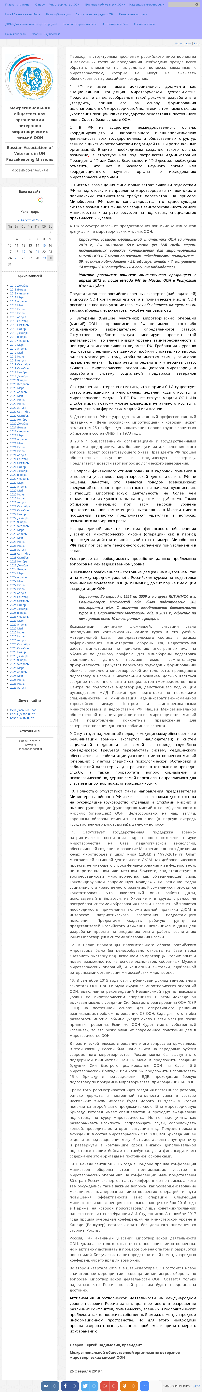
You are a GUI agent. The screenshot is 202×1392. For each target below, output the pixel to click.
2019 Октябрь (19, 368)
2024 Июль (17, 589)
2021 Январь (18, 427)
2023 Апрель (18, 534)
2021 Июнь (17, 447)
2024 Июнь (17, 585)
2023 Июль (17, 545)
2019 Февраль (19, 341)
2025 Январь (18, 613)
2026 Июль (17, 683)
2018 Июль (17, 313)
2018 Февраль (19, 293)
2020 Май (16, 396)
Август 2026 (30, 220)
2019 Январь (18, 337)
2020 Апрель (18, 392)
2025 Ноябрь (18, 652)
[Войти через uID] (13, 200)
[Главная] (29, 100)
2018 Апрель (18, 301)
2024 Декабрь (19, 609)
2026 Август (18, 687)
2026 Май (16, 676)
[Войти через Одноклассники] (47, 200)
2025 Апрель (18, 624)
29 (44, 258)
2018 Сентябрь (20, 321)
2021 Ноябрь (18, 467)
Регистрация (183, 43)
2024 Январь (18, 569)
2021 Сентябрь (20, 459)
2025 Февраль (19, 616)
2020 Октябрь (19, 415)
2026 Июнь (17, 680)
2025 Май (16, 628)
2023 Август (18, 549)
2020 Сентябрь (20, 411)
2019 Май (16, 352)
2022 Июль (17, 498)
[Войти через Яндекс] (33, 200)
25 (16, 258)
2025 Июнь (17, 632)
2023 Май (16, 538)
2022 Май (16, 490)
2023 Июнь (17, 542)
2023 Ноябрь (18, 561)
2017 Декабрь (19, 285)
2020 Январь (18, 380)
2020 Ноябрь (18, 419)
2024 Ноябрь (18, 605)
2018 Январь (18, 289)
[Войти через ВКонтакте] (19, 200)
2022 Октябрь (19, 510)
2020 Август (18, 408)
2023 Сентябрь (20, 553)
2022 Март (17, 482)
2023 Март (17, 530)
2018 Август (18, 317)
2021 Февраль (19, 431)
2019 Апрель (18, 348)
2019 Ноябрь (18, 372)
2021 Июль (17, 451)
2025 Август (18, 640)
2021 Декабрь (19, 471)
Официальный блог (23, 710)
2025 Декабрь (19, 656)
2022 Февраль (19, 478)
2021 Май (16, 443)
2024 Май (16, 581)
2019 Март (17, 344)
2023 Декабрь (19, 565)
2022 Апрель (18, 486)
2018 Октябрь (19, 325)
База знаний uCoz (22, 718)
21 (37, 252)
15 (44, 245)
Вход (197, 43)
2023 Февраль (19, 526)
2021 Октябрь (19, 463)
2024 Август (18, 593)
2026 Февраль (19, 664)
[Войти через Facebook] (26, 200)
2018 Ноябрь (18, 329)
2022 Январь (18, 475)
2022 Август (18, 502)
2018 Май (16, 305)
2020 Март (17, 388)
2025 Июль (17, 636)
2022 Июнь (17, 494)
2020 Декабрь (19, 423)
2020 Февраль (19, 384)
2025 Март (17, 620)
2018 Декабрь (19, 333)
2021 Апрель (18, 439)
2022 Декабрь (19, 518)
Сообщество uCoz (22, 714)
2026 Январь (18, 660)
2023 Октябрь (19, 557)
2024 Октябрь (19, 601)
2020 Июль (17, 404)
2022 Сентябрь (20, 506)
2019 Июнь (17, 356)
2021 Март (17, 435)
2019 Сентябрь (20, 364)
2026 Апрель (18, 672)
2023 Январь (18, 522)
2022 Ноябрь (18, 514)
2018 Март (17, 297)
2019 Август (18, 360)
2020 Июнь (17, 400)
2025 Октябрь (19, 648)
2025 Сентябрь (20, 644)
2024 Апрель (18, 577)
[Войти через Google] (40, 200)
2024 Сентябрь (20, 597)
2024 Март (17, 573)
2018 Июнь (17, 309)
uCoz (197, 1386)
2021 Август (18, 455)
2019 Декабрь (19, 376)
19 (23, 252)
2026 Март (17, 668)
